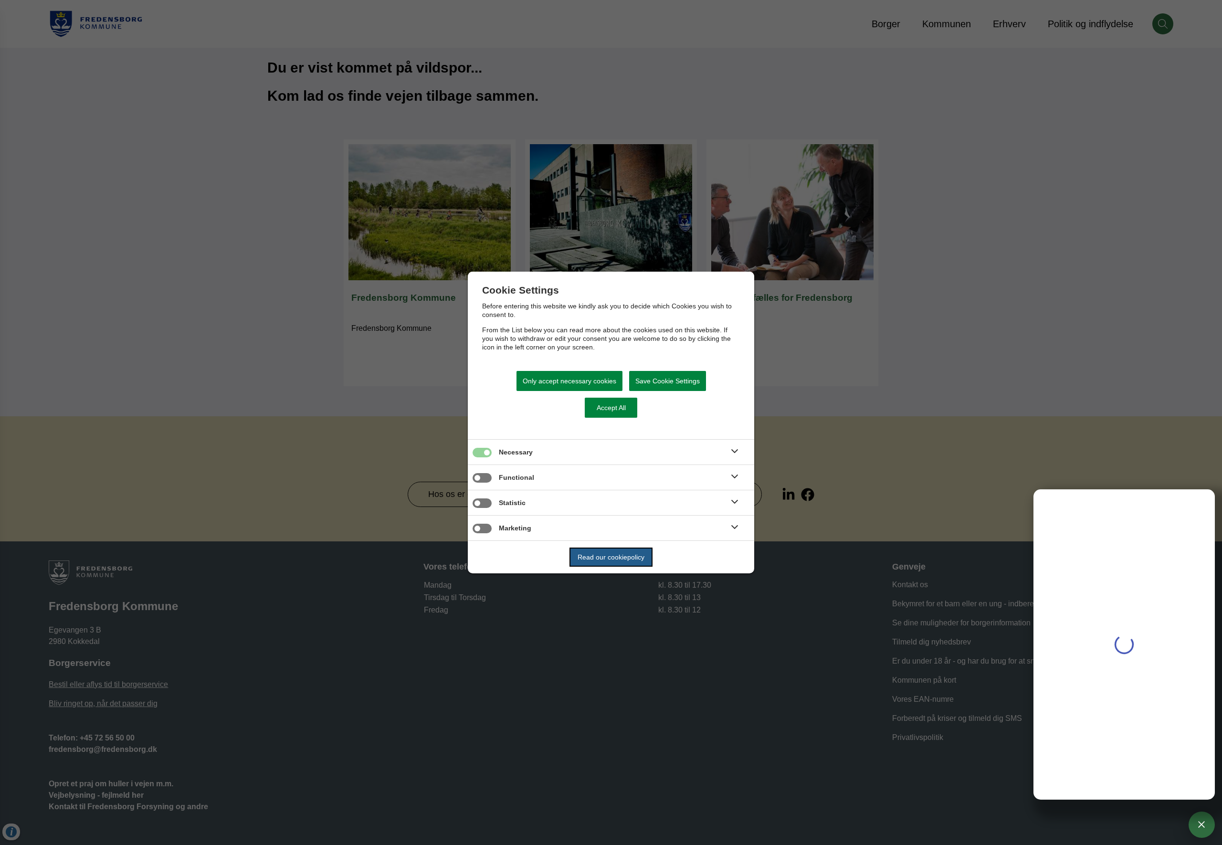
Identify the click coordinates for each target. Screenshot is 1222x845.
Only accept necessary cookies (569, 381)
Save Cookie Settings (667, 381)
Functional (516, 477)
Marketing (515, 528)
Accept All (611, 408)
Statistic (512, 503)
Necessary (516, 452)
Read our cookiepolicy (611, 557)
